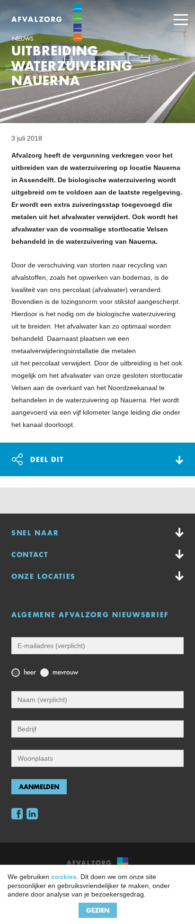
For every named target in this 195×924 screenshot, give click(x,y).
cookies (64, 876)
